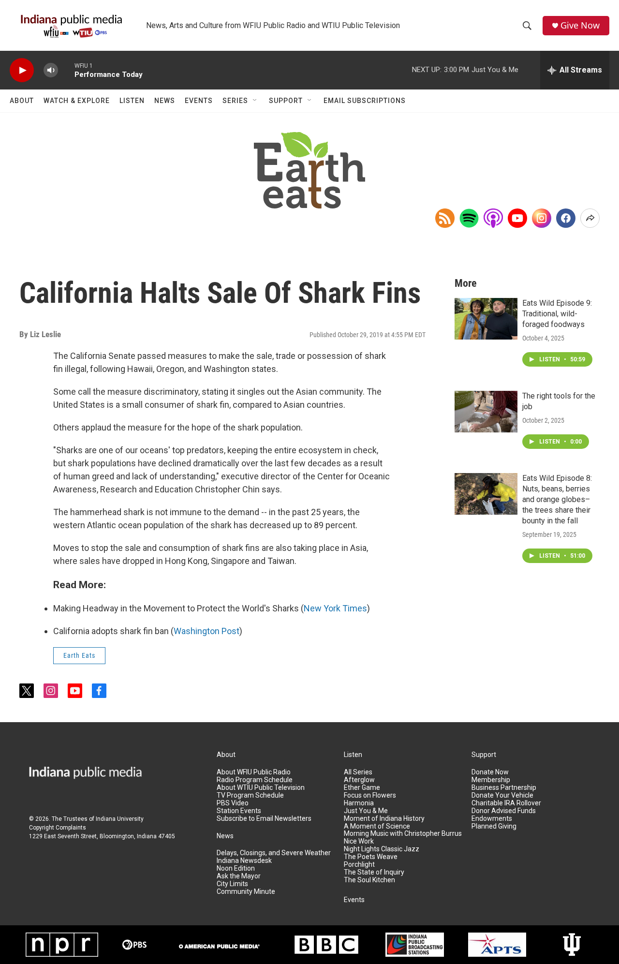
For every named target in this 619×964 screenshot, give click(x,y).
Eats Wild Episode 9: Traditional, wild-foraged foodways (557, 313)
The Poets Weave (371, 856)
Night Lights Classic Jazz (381, 849)
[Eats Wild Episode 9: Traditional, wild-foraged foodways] (486, 319)
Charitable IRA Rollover (506, 803)
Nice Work (359, 841)
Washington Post (206, 631)
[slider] (66, 70)
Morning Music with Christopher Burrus (403, 833)
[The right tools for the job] (486, 411)
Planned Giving (494, 826)
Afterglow (359, 780)
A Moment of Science (377, 826)
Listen (132, 100)
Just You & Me (366, 811)
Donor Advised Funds (504, 811)
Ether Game (362, 787)
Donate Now (490, 772)
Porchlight (359, 864)
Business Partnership (504, 787)
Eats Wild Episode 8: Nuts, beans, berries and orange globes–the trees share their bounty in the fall (557, 499)
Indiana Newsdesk (244, 860)
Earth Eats (79, 655)
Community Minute (246, 891)
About (22, 100)
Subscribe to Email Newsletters (264, 818)
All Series (358, 772)
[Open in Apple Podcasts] (493, 218)
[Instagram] (541, 218)
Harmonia (359, 803)
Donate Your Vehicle (502, 795)
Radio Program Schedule (255, 780)
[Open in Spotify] (469, 218)
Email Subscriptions (365, 100)
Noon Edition (236, 868)
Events (199, 100)
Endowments (492, 818)
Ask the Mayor (239, 876)
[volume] (51, 70)
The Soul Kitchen (369, 880)
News (164, 100)
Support (286, 100)
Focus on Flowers (370, 795)
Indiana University (120, 819)
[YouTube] (517, 218)
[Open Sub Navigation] (255, 100)
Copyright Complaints (57, 827)
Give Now (580, 25)
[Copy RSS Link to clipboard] (445, 218)
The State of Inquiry (374, 872)
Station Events (239, 811)
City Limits (232, 884)
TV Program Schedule (250, 795)
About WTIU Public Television (261, 787)
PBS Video (233, 803)
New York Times (335, 608)
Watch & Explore (77, 100)
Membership (491, 780)
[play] (21, 70)
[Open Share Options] (590, 218)
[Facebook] (565, 218)
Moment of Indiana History (384, 818)
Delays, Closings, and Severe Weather (274, 853)
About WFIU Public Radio (254, 772)
